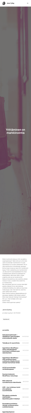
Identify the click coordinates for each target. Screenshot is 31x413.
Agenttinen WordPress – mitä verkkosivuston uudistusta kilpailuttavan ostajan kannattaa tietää (11, 360)
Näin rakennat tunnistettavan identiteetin (11, 381)
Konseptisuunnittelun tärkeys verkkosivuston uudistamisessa (10, 405)
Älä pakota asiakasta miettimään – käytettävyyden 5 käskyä (11, 397)
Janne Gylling (10, 3)
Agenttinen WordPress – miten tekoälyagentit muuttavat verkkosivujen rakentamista (11, 350)
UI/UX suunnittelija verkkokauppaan (9, 368)
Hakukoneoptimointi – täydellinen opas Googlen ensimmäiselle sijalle (11, 336)
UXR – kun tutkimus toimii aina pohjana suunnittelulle (11, 388)
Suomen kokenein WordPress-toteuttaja (10, 375)
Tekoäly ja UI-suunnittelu (11, 343)
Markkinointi (6, 319)
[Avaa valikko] (28, 3)
